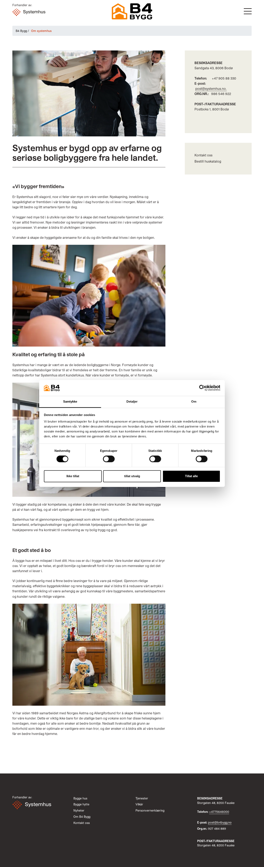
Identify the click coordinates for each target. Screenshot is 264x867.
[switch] (109, 459)
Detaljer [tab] (132, 401)
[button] (248, 11)
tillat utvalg (132, 476)
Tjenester (142, 798)
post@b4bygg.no (220, 822)
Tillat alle (191, 476)
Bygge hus (80, 798)
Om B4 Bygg (81, 816)
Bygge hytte (81, 804)
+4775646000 (219, 811)
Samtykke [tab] (70, 401)
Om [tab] (193, 401)
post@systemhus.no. (211, 88)
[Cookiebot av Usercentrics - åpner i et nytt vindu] (202, 388)
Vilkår (139, 804)
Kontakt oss (203, 155)
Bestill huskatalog (207, 161)
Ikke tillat (72, 476)
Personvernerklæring (150, 810)
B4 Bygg (21, 31)
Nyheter (78, 810)
